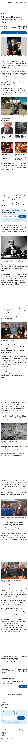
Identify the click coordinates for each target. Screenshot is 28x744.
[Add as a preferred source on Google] (13, 28)
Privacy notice (15, 220)
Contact (3, 702)
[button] (3, 3)
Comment (23, 686)
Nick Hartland (5, 26)
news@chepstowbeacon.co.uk (11, 741)
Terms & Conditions (6, 701)
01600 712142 (9, 738)
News (2, 13)
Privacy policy (4, 704)
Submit (22, 216)
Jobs (2, 705)
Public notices (4, 707)
